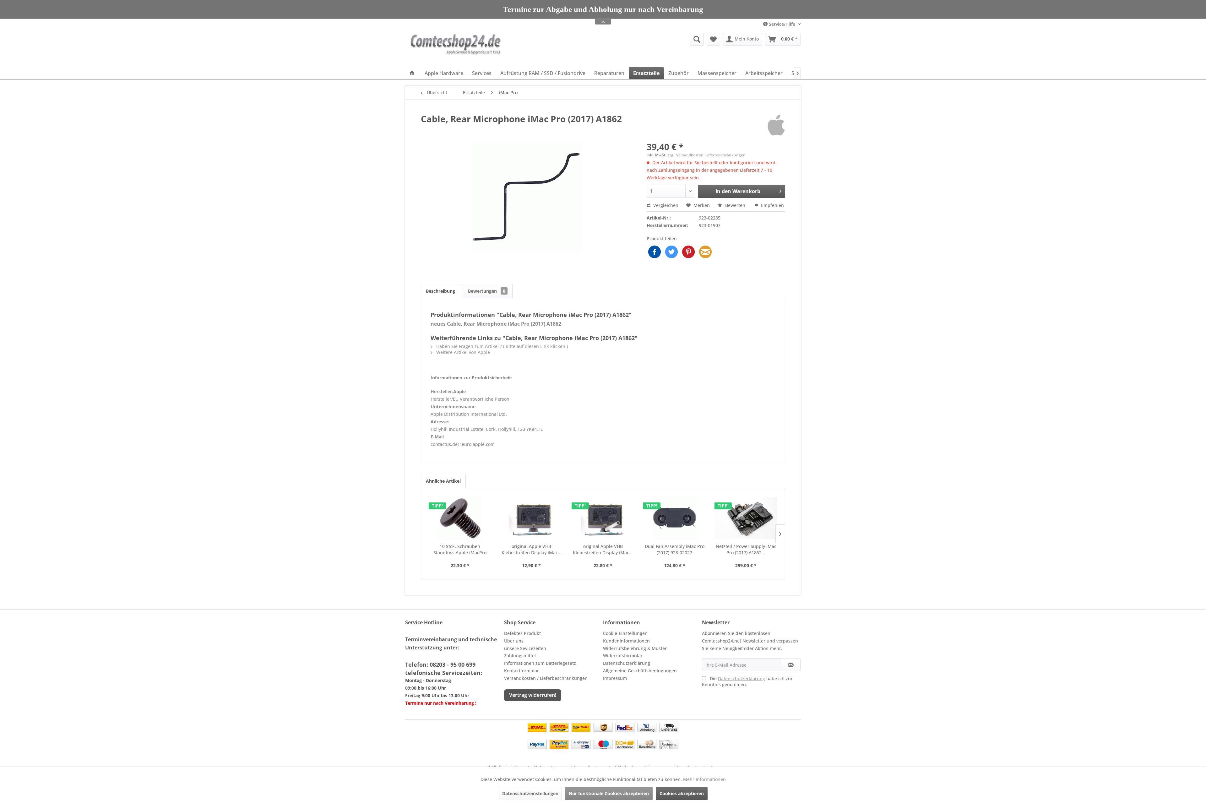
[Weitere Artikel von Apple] (776, 125)
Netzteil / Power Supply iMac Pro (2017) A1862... (746, 549)
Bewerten (735, 205)
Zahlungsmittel (520, 656)
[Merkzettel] (713, 39)
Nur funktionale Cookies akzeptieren (609, 793)
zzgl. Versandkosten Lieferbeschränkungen (706, 155)
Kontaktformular (521, 671)
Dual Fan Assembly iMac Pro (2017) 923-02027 (674, 549)
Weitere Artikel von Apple (462, 352)
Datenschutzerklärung (626, 663)
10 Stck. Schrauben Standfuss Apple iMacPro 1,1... (459, 549)
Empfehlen (772, 205)
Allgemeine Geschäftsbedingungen (640, 671)
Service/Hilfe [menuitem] (782, 24)
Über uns (514, 641)
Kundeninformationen (626, 641)
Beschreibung (440, 291)
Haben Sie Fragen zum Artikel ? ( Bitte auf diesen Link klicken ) (501, 346)
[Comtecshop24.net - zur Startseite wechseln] (455, 48)
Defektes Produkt (522, 633)
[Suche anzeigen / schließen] (697, 39)
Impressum (615, 678)
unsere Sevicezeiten (525, 648)
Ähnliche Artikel (443, 481)
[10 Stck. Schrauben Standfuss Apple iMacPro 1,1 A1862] (460, 518)
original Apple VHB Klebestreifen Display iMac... (532, 549)
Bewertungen (486, 291)
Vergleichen (665, 205)
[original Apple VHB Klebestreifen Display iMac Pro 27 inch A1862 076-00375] (532, 518)
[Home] (412, 73)
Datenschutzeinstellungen (530, 793)
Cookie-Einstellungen (625, 633)
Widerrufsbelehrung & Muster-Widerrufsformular (635, 652)
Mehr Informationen (704, 779)
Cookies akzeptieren (682, 793)
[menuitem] (648, 39)
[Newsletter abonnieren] (791, 665)
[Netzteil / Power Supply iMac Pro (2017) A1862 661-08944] (746, 518)
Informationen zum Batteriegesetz (540, 663)
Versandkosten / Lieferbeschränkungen (546, 678)
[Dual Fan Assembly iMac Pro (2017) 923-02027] (675, 518)
